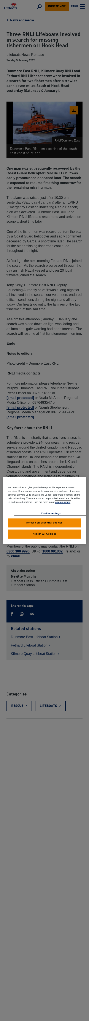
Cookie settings (51, 513)
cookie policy (62, 502)
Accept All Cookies (44, 534)
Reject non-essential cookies (44, 522)
